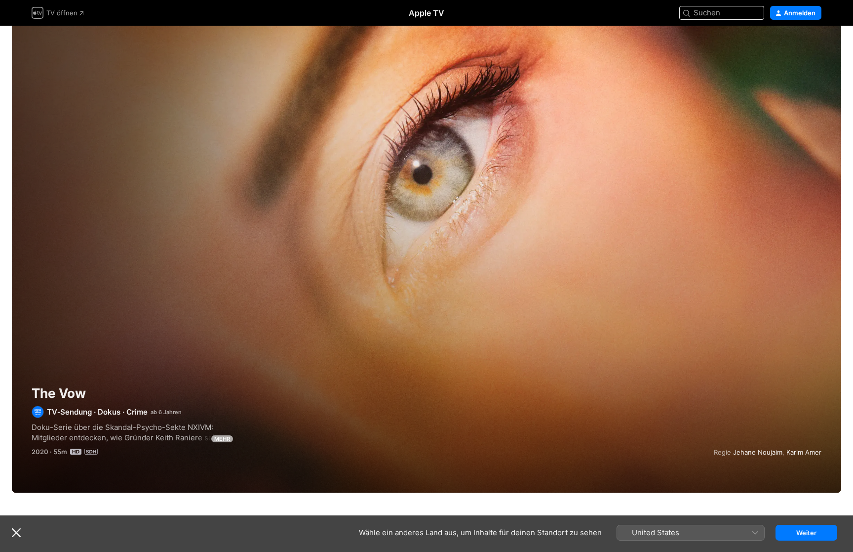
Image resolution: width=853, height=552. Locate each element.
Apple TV (426, 13)
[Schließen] (16, 532)
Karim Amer (803, 452)
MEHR (222, 438)
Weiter (806, 533)
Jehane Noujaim (757, 452)
